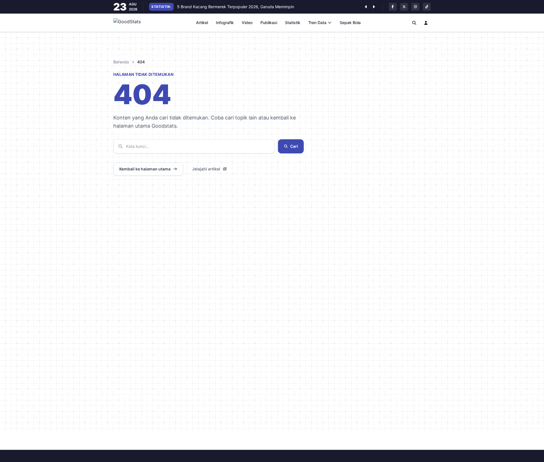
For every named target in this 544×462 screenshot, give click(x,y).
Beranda (121, 61)
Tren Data (317, 22)
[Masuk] (426, 22)
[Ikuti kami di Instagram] (415, 7)
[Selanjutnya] (373, 6)
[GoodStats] (130, 22)
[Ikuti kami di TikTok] (427, 7)
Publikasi (268, 22)
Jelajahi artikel (206, 168)
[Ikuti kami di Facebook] (393, 7)
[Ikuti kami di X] (404, 7)
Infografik (225, 22)
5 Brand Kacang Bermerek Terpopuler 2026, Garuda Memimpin (235, 6)
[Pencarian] (414, 22)
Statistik (292, 22)
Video (247, 22)
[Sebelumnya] (365, 6)
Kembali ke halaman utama (145, 168)
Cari (294, 146)
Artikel (202, 22)
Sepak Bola (350, 22)
